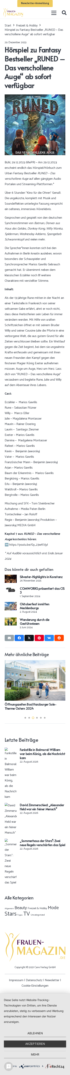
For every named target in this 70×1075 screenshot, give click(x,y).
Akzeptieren (35, 1044)
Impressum (16, 980)
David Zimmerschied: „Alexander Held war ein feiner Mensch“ (42, 807)
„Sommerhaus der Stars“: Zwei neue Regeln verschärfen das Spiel (42, 842)
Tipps (20, 915)
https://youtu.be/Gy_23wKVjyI (28, 544)
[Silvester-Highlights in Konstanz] (11, 577)
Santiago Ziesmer (27, 429)
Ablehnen (35, 1033)
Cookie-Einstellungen (35, 985)
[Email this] (9, 638)
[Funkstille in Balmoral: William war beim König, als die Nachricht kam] (11, 750)
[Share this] (19, 638)
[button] (64, 13)
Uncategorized (38, 915)
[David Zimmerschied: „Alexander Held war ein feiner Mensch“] (11, 805)
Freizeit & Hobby (37, 908)
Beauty (21, 907)
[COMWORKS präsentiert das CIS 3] (11, 589)
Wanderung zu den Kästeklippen (27, 704)
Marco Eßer (21, 413)
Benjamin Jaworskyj (27, 451)
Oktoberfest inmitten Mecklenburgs (34, 606)
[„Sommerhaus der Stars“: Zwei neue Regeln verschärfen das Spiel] (11, 841)
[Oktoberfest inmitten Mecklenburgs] (11, 604)
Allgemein (9, 908)
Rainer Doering (26, 424)
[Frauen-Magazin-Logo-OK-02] (13, 13)
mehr (35, 1054)
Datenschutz (34, 980)
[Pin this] (39, 638)
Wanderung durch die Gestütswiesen (34, 621)
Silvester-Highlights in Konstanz (41, 576)
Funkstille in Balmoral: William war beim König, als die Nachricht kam (42, 753)
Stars (11, 914)
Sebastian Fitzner (25, 407)
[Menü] (54, 13)
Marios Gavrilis (28, 402)
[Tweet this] (29, 638)
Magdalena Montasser (27, 418)
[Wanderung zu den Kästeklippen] (35, 662)
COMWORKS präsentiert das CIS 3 (42, 590)
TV (26, 914)
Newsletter (52, 980)
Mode (53, 908)
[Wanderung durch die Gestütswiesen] (11, 620)
